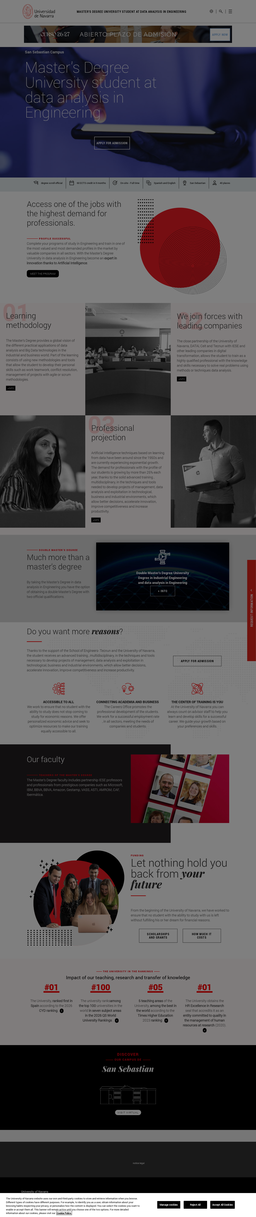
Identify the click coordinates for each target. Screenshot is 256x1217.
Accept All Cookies (222, 1204)
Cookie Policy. (64, 1213)
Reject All (195, 1204)
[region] (128, 1205)
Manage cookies (169, 1204)
